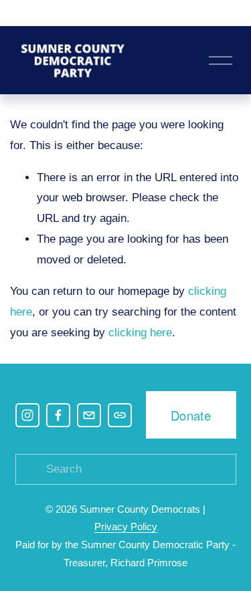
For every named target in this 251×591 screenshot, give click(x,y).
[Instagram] (27, 415)
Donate (191, 415)
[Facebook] (58, 415)
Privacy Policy (125, 526)
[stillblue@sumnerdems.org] (89, 415)
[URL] (120, 415)
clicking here (140, 332)
